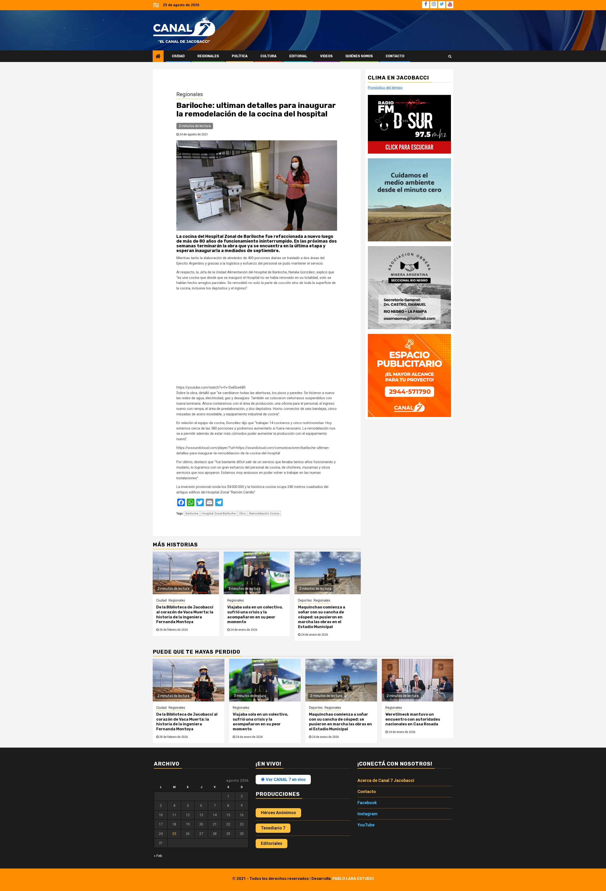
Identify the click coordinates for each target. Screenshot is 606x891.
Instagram (367, 813)
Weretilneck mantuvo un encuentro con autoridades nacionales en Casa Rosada (412, 719)
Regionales (208, 56)
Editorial (298, 56)
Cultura (268, 56)
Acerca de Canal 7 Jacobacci (385, 780)
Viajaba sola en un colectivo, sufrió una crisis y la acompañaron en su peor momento (255, 614)
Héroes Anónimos (278, 812)
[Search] (450, 56)
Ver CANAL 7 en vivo (285, 779)
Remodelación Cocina (264, 513)
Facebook (367, 802)
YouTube (365, 824)
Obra (242, 513)
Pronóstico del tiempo (385, 87)
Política (240, 56)
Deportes (305, 600)
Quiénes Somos (359, 56)
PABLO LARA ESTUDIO (353, 878)
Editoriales (271, 843)
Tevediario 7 (273, 827)
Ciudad (178, 56)
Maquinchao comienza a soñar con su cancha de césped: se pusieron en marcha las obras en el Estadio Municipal (321, 617)
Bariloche (192, 513)
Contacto (395, 56)
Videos (326, 56)
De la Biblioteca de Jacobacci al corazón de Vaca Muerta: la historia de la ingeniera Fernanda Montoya (184, 614)
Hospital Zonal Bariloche (219, 513)
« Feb (158, 856)
